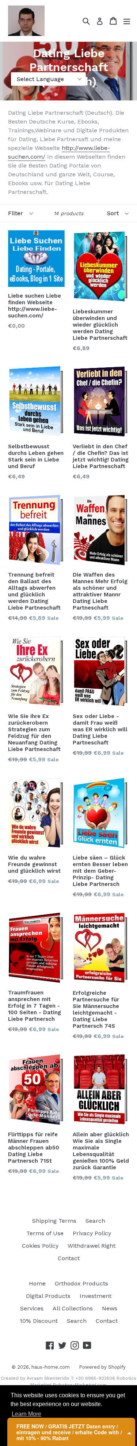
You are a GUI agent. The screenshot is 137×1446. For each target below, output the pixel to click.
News (109, 1308)
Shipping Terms (54, 1220)
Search (95, 1220)
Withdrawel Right (91, 1245)
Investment (95, 1295)
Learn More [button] (26, 1414)
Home (37, 1283)
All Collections (73, 1308)
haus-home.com (50, 1367)
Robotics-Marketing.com (80, 1384)
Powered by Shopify (102, 1367)
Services (31, 1308)
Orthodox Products (81, 1283)
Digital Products (48, 1295)
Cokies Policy (40, 1245)
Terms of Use (45, 1233)
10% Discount (39, 1320)
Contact (69, 1258)
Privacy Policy (92, 1233)
